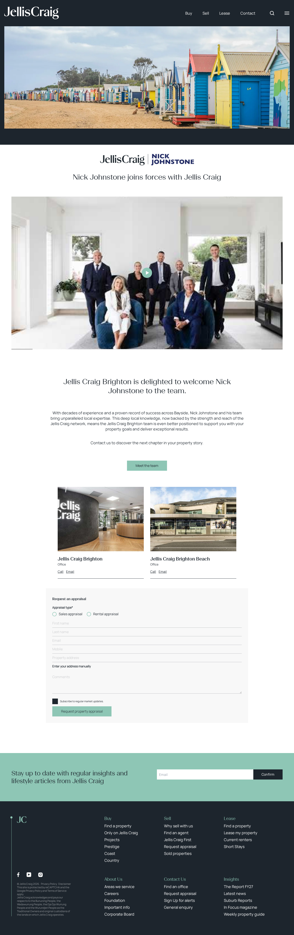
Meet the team (147, 465)
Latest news (235, 893)
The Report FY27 (238, 886)
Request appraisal (180, 846)
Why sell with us (178, 825)
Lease (224, 13)
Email (70, 572)
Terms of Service (57, 891)
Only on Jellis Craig (121, 832)
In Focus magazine (240, 907)
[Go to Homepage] (31, 13)
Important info (117, 907)
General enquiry (178, 907)
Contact (247, 13)
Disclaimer (64, 884)
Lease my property (240, 832)
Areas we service (119, 886)
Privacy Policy (49, 884)
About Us (113, 879)
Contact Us (175, 879)
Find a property (118, 825)
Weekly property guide (244, 914)
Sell (206, 13)
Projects (111, 839)
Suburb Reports (238, 900)
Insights (231, 879)
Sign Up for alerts (179, 900)
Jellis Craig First (177, 839)
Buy (188, 13)
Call (60, 572)
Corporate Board (119, 914)
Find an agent (176, 832)
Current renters (238, 839)
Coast (109, 853)
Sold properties (178, 853)
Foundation (114, 900)
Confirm (268, 774)
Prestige (111, 846)
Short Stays (234, 846)
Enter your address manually (71, 666)
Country (111, 860)
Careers (111, 893)
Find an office (176, 886)
